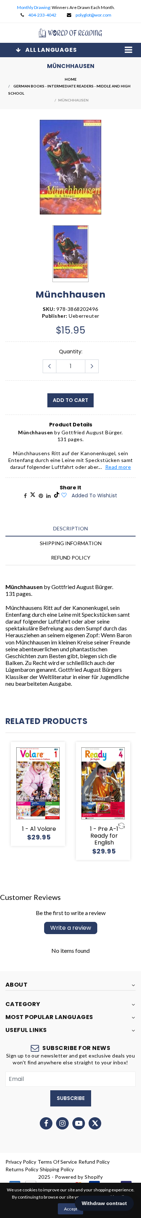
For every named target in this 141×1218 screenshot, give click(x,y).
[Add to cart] (56, 771)
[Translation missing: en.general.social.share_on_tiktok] (56, 496)
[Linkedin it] (48, 496)
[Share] (25, 496)
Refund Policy (94, 1162)
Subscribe (71, 1098)
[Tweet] (32, 496)
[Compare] (56, 812)
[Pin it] (41, 496)
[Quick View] (56, 798)
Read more (118, 467)
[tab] (70, 528)
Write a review (70, 928)
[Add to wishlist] (63, 495)
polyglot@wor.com (93, 15)
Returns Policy (21, 1169)
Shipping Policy (57, 1169)
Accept (70, 1209)
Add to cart (70, 400)
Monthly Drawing (33, 7)
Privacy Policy (20, 1162)
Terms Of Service (57, 1162)
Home (71, 79)
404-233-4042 (42, 15)
